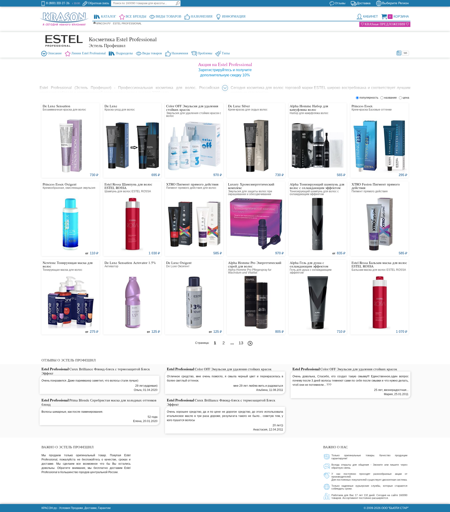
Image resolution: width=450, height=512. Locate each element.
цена (406, 97)
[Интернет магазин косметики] (64, 19)
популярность (370, 97)
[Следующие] (250, 343)
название (391, 97)
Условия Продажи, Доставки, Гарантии (85, 508)
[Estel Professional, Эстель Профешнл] (64, 40)
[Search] (177, 3)
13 (241, 343)
